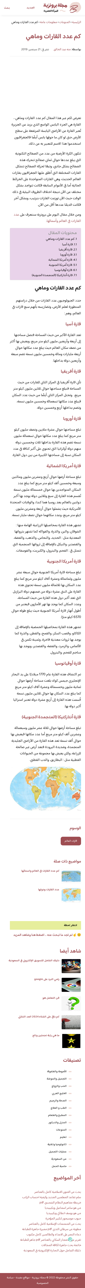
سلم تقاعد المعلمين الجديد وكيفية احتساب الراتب (51, 1197)
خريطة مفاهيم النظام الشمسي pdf (60, 1202)
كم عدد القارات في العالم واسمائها (40, 871)
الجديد (30, 8)
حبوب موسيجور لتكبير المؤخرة (63, 1218)
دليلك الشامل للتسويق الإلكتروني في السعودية (33, 960)
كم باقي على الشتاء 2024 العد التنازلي (38, 1016)
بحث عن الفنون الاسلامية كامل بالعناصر (57, 1192)
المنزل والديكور (58, 1122)
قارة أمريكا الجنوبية (60, 265)
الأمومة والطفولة (57, 1071)
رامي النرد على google (46, 979)
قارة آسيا (67, 244)
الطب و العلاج (59, 1108)
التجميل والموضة (57, 1079)
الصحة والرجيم (58, 1100)
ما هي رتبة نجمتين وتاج (45, 1035)
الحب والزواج (59, 1086)
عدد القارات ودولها (48, 889)
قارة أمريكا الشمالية (60, 260)
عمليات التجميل (58, 1151)
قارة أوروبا (66, 255)
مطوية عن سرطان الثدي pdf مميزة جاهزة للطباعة (51, 1229)
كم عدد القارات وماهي (60, 239)
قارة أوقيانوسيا (63, 270)
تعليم (63, 1137)
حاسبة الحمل (59, 1166)
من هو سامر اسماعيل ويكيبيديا (63, 1208)
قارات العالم (71, 841)
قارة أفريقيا (65, 249)
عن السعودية (59, 1159)
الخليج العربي (59, 1093)
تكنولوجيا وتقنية (57, 1144)
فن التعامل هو (50, 998)
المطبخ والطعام (57, 1115)
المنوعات (61, 1130)
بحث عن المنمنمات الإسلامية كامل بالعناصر (55, 1224)
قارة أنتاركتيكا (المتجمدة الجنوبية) (52, 275)
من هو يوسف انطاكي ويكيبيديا (63, 1213)
